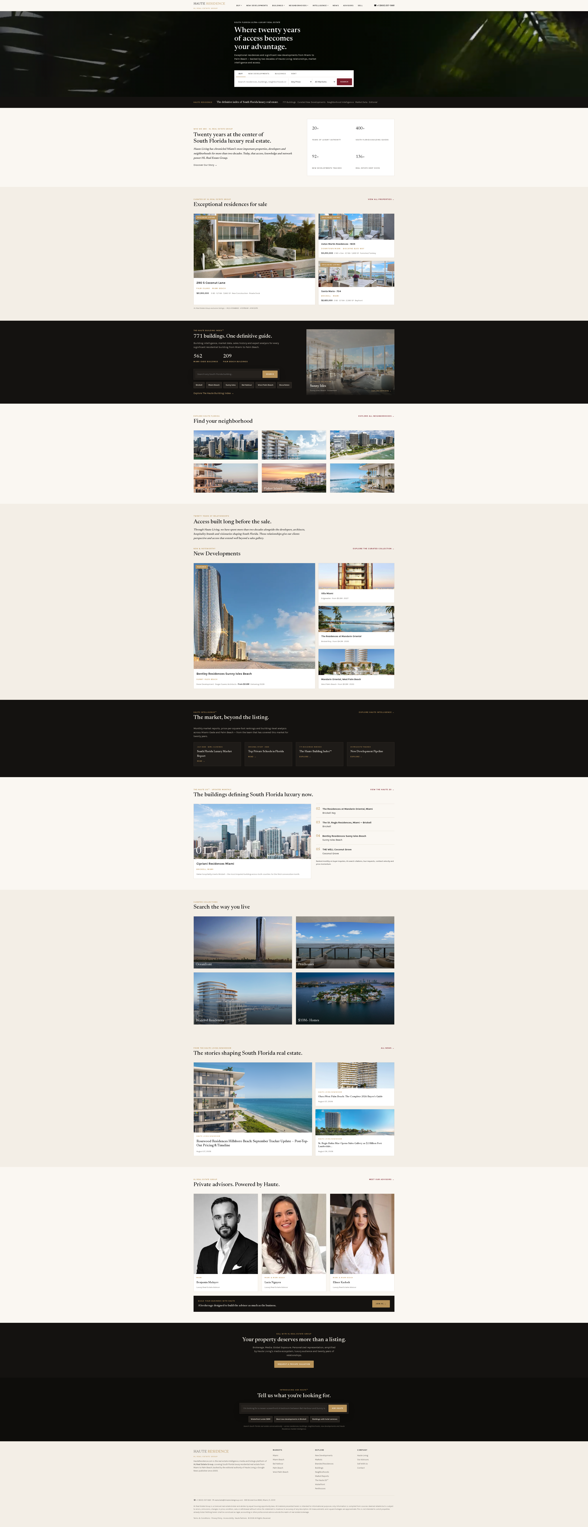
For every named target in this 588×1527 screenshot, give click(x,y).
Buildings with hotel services (324, 1419)
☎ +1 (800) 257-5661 (384, 5)
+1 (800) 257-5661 (203, 1500)
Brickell (199, 385)
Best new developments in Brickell (291, 1419)
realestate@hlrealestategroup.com (228, 1500)
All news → (387, 1048)
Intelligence (320, 5)
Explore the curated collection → (373, 549)
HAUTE (209, 5)
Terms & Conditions (202, 1518)
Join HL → (381, 1304)
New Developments (257, 5)
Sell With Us (362, 1464)
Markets (318, 1459)
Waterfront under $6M (260, 1419)
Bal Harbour (247, 385)
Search (344, 82)
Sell (360, 5)
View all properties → (381, 199)
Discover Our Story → (205, 164)
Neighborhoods (298, 5)
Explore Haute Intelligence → (376, 712)
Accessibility (228, 1518)
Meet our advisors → (381, 1179)
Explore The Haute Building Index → (214, 393)
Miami (275, 1455)
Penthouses (320, 1488)
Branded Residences (324, 1464)
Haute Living (362, 1455)
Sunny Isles (231, 385)
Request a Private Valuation (294, 1364)
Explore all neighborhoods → (376, 416)
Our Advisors (363, 1459)
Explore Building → (381, 391)
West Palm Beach (265, 385)
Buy (239, 5)
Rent (293, 74)
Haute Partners (241, 1518)
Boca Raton (284, 385)
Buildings (278, 5)
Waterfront (320, 1484)
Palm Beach (278, 1468)
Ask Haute (337, 1408)
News (336, 5)
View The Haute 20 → (382, 789)
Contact (361, 1468)
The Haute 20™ (321, 1480)
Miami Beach (214, 385)
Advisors (348, 5)
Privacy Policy (216, 1518)
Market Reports (322, 1476)
